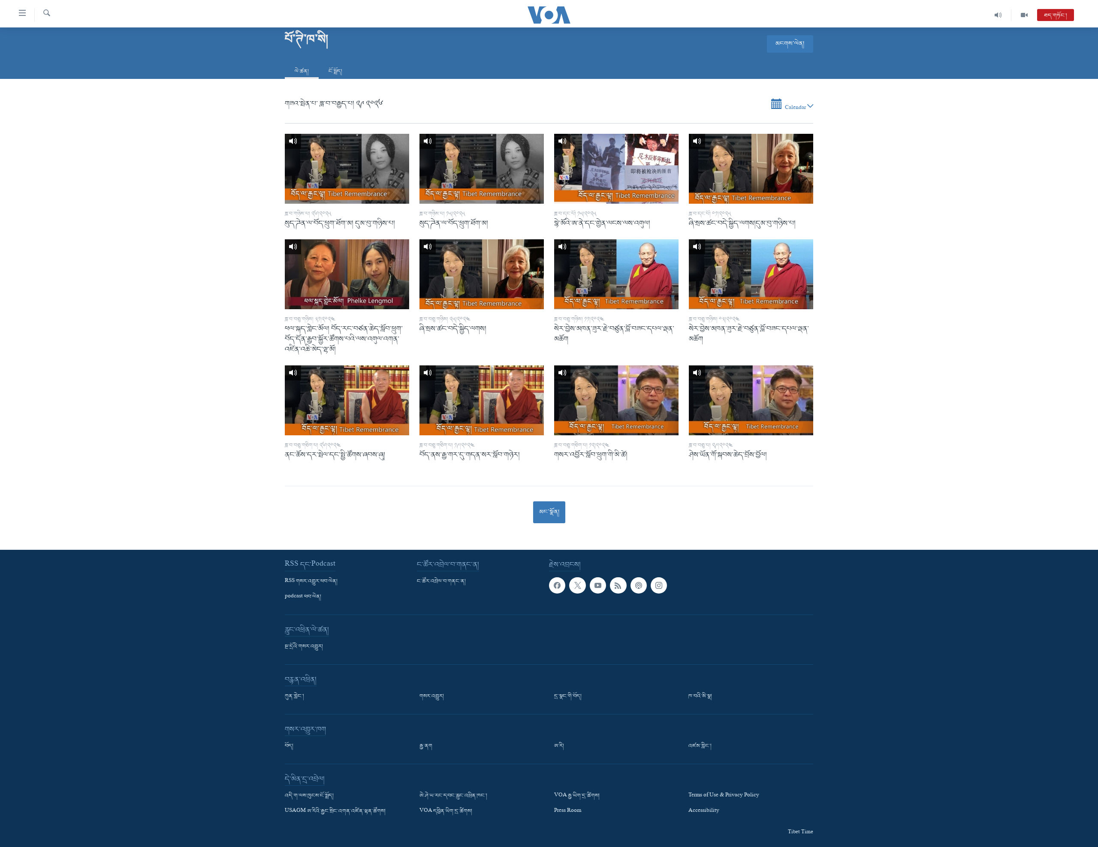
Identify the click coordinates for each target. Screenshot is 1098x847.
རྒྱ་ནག (425, 746)
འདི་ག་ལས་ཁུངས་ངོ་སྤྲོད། (309, 796)
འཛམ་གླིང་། (700, 746)
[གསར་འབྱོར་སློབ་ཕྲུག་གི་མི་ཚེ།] (616, 400)
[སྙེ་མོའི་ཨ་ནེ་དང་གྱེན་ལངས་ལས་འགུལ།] (616, 169)
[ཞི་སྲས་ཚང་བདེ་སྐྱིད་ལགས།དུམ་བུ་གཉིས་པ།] (751, 169)
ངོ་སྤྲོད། (335, 71)
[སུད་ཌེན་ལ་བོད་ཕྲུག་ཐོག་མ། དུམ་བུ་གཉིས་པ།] (347, 169)
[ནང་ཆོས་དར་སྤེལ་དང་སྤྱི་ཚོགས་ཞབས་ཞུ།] (347, 400)
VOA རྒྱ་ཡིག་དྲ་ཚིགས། (577, 796)
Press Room (567, 811)
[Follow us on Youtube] (598, 585)
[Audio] (998, 15)
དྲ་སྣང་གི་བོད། (568, 696)
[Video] (1024, 15)
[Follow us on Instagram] (659, 585)
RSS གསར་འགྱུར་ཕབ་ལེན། (311, 581)
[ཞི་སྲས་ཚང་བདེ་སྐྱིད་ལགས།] (481, 274)
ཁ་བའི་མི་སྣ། (700, 696)
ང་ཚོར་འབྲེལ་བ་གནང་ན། (441, 581)
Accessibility (703, 811)
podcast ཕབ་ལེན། (303, 597)
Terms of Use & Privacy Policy (723, 796)
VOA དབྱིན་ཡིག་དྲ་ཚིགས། (445, 811)
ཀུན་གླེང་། (294, 696)
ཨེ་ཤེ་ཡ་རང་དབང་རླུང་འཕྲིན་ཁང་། (453, 796)
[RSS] (618, 585)
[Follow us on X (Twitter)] (577, 585)
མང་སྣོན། (549, 512)
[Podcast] (638, 585)
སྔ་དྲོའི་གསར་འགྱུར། (304, 646)
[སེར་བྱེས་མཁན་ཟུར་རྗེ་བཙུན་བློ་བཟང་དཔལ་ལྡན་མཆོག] (616, 274)
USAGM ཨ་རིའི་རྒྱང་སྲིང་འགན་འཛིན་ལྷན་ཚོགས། (335, 811)
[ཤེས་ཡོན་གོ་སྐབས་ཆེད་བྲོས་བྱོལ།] (751, 400)
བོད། (289, 746)
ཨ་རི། (559, 746)
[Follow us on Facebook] (557, 585)
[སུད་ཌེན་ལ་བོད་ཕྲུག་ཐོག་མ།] (481, 169)
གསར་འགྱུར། (431, 696)
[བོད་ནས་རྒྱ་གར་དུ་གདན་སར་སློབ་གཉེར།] (481, 400)
